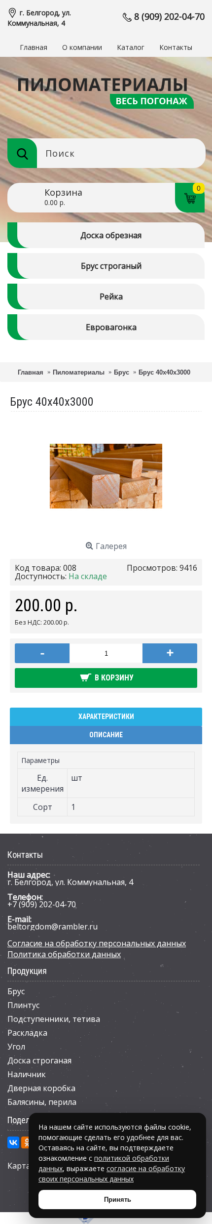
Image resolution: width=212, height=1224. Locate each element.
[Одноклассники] (27, 1142)
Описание (106, 735)
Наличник (26, 1074)
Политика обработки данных (64, 954)
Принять (117, 1199)
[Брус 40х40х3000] (106, 529)
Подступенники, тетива (53, 1018)
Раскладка (27, 1032)
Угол (16, 1046)
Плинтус (23, 1005)
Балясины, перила (41, 1102)
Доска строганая (39, 1060)
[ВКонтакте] (13, 1142)
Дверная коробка (41, 1088)
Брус (16, 991)
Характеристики (106, 716)
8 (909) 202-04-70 (169, 16)
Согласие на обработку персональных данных (96, 943)
